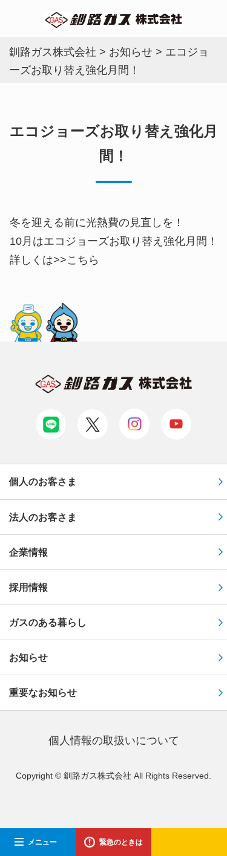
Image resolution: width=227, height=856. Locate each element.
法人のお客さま (43, 517)
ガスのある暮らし (48, 622)
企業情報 (28, 552)
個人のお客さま (43, 481)
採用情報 (28, 587)
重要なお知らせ (43, 692)
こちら (83, 260)
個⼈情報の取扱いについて (113, 740)
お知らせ (28, 657)
